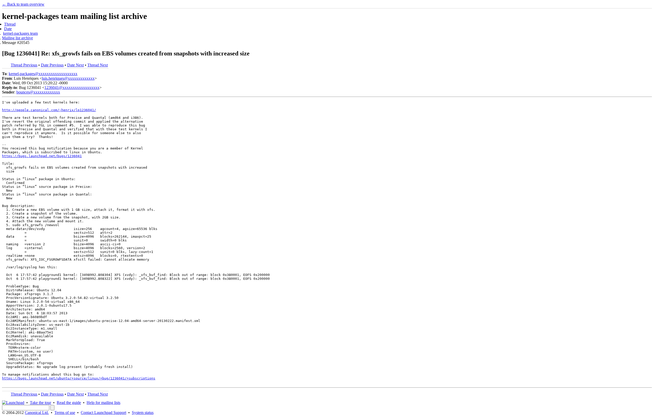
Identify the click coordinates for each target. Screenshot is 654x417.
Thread (10, 24)
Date (8, 29)
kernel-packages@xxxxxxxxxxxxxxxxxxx (43, 74)
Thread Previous (24, 65)
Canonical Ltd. (37, 412)
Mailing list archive (17, 38)
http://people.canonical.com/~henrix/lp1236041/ (49, 110)
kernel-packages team (20, 33)
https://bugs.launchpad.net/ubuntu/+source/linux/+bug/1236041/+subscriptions (78, 378)
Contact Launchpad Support (103, 412)
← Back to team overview (23, 4)
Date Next (75, 65)
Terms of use (64, 412)
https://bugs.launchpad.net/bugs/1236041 (42, 156)
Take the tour (40, 402)
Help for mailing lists (103, 402)
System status (143, 412)
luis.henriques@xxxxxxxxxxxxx (68, 78)
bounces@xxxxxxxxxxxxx (38, 92)
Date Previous (52, 65)
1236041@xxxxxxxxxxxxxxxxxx (71, 87)
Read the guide (69, 402)
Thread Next (97, 65)
